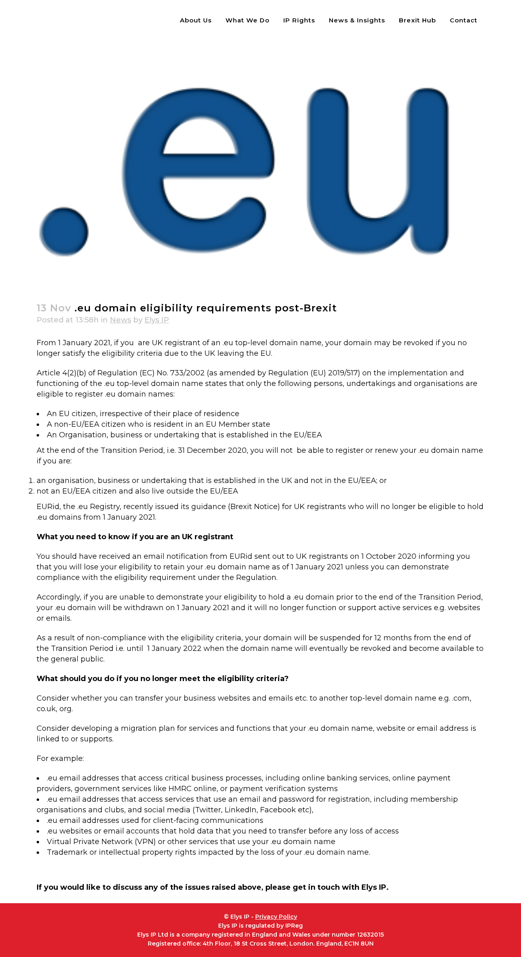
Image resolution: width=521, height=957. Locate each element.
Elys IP (156, 319)
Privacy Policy (276, 916)
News (120, 319)
